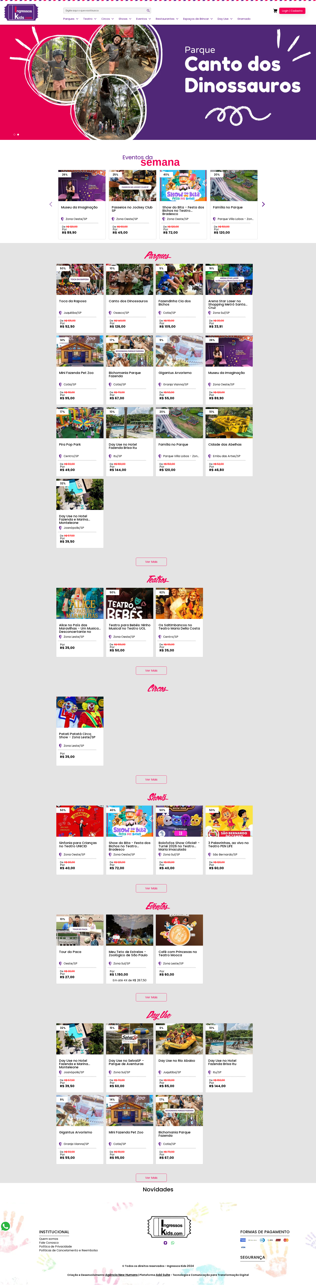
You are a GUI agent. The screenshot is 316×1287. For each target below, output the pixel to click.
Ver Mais (151, 562)
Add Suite (163, 1275)
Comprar (79, 241)
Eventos (141, 19)
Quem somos (48, 1239)
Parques (68, 19)
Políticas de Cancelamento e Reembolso (68, 1250)
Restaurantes (165, 19)
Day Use (223, 19)
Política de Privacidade (55, 1246)
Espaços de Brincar (196, 19)
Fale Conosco (49, 1243)
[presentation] (50, 204)
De (70, 226)
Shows (123, 19)
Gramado (244, 19)
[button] (14, 135)
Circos (105, 19)
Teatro (88, 19)
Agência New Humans (121, 1275)
